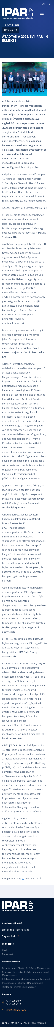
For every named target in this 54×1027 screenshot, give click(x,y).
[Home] (17, 13)
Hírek (16, 25)
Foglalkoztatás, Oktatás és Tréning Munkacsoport (27, 968)
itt (23, 878)
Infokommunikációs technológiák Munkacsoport (26, 979)
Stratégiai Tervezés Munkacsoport (19, 986)
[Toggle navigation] (42, 13)
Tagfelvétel (8, 936)
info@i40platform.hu (16, 1009)
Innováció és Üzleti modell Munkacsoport (22, 982)
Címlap (8, 25)
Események (7, 954)
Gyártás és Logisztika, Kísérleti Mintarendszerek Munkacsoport (26, 973)
